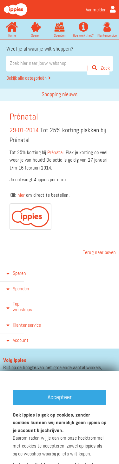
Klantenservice (107, 35)
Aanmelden (96, 10)
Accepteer (60, 397)
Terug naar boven (99, 252)
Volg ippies (14, 360)
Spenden (59, 35)
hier (21, 195)
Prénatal (55, 152)
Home (12, 35)
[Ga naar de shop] (30, 216)
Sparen (35, 35)
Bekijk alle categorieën (26, 78)
